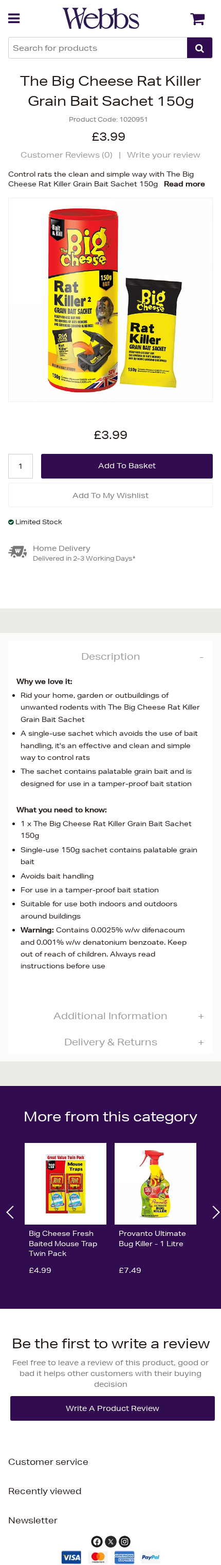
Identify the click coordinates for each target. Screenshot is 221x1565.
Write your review (163, 155)
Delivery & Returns (110, 1041)
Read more (184, 183)
